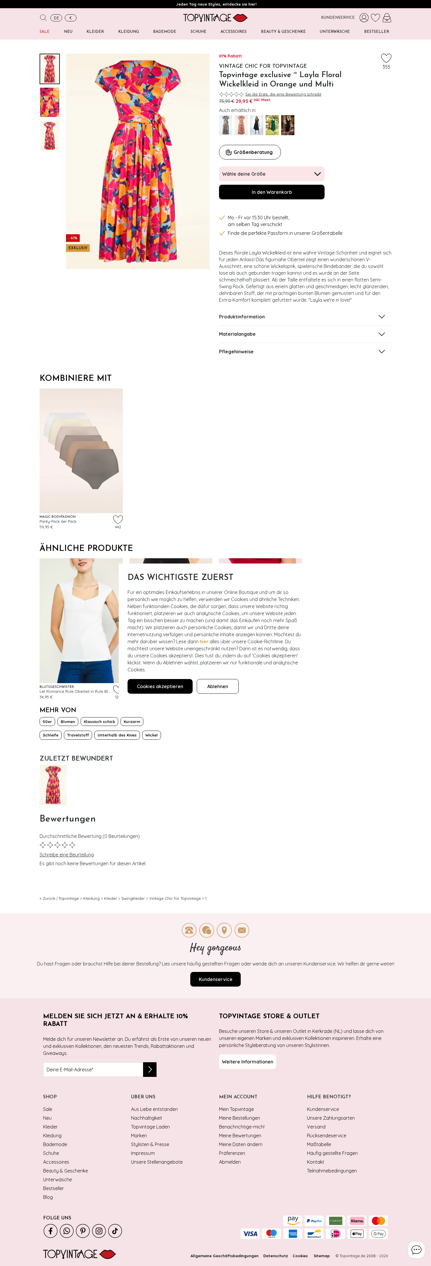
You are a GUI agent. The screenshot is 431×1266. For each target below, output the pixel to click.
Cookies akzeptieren (160, 686)
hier (204, 641)
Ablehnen (217, 686)
